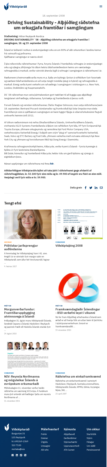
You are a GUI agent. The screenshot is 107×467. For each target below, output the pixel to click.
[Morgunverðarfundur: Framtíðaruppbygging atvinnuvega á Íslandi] (28, 288)
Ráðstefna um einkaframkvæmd (78, 376)
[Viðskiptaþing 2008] (79, 224)
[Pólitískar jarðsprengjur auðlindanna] (28, 224)
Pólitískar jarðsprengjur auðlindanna (21, 247)
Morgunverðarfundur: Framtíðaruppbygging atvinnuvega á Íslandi (19, 312)
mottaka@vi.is (18, 449)
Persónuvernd (93, 450)
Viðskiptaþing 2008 (69, 245)
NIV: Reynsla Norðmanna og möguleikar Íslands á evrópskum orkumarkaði (22, 379)
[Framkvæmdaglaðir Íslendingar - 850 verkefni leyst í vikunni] (79, 288)
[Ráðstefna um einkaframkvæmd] (79, 355)
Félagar (90, 442)
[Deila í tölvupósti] (101, 187)
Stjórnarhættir (70, 442)
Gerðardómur (70, 438)
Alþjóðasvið (69, 434)
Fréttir (7, 306)
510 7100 (16, 445)
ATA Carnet (69, 450)
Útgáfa (44, 442)
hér (52, 163)
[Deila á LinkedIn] (96, 187)
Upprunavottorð (71, 446)
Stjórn (89, 438)
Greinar (8, 242)
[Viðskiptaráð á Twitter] (21, 455)
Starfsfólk (91, 434)
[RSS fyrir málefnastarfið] (25, 455)
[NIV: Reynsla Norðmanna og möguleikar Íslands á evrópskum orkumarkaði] (28, 355)
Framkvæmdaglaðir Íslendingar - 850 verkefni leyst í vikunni (77, 311)
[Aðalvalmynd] (101, 6)
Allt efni (44, 450)
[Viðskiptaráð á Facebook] (13, 455)
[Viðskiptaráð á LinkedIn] (17, 455)
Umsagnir (45, 446)
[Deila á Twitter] (90, 187)
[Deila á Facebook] (85, 187)
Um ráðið (91, 446)
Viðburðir (60, 242)
